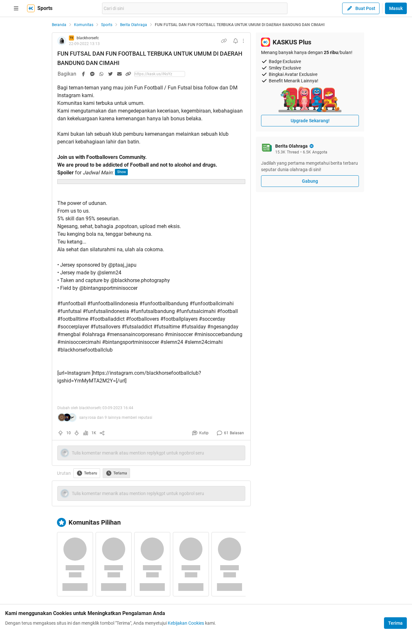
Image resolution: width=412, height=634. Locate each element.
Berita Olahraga (133, 25)
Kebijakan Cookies (186, 623)
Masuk (396, 8)
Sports (106, 25)
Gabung (310, 181)
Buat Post (365, 8)
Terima (395, 623)
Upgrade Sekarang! (310, 120)
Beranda (59, 25)
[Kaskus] (31, 8)
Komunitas (83, 25)
